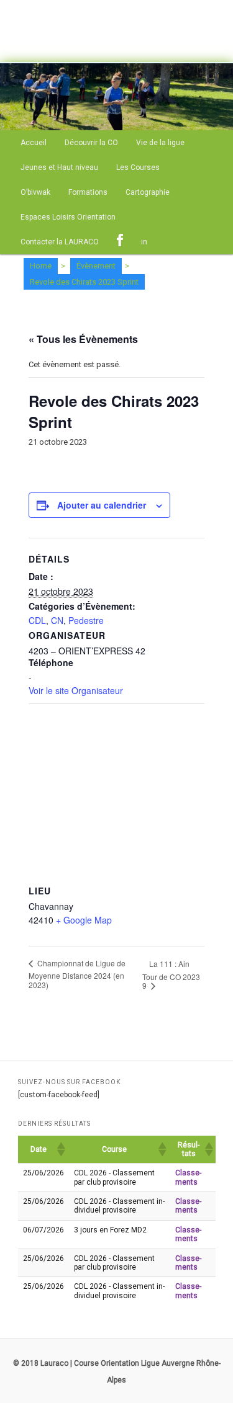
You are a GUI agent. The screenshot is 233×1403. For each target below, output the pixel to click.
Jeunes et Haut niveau (59, 167)
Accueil (34, 142)
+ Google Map (84, 920)
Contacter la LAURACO (60, 242)
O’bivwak (35, 192)
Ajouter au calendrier (101, 505)
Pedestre (86, 620)
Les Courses (138, 167)
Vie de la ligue (160, 142)
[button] (60, 1149)
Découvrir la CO (91, 142)
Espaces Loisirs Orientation (68, 217)
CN (57, 620)
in (144, 242)
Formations (87, 192)
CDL (37, 620)
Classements (188, 1177)
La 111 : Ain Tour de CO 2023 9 (171, 974)
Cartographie (148, 192)
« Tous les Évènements (83, 339)
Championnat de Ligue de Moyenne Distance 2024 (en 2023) (77, 974)
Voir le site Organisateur (76, 690)
